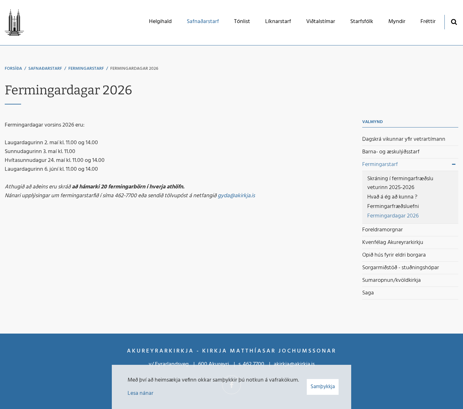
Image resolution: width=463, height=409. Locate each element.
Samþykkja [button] (323, 386)
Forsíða (13, 68)
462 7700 (253, 364)
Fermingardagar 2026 (134, 68)
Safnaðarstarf (45, 68)
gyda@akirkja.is (236, 195)
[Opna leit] (453, 21)
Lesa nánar (140, 393)
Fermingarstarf (86, 68)
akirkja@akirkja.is (294, 364)
